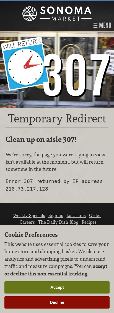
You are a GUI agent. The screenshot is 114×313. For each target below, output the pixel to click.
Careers (27, 222)
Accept (57, 287)
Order (95, 215)
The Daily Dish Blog (58, 222)
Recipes (89, 222)
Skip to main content (26, 4)
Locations (76, 215)
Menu (104, 25)
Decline (57, 302)
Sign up (55, 215)
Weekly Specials (29, 215)
